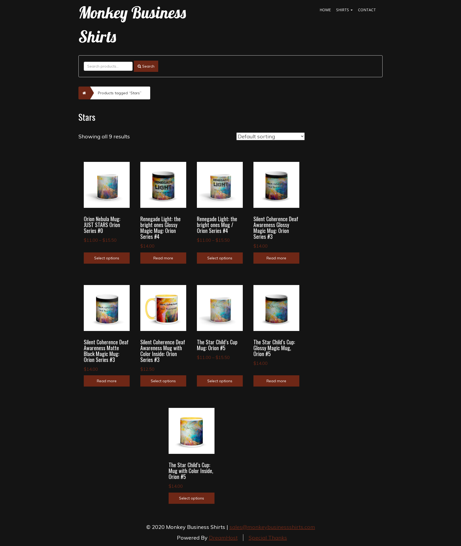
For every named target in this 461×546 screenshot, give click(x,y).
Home (325, 9)
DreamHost (223, 537)
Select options (106, 258)
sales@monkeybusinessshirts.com (272, 527)
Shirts (343, 9)
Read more (163, 258)
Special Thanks (268, 537)
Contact (367, 9)
